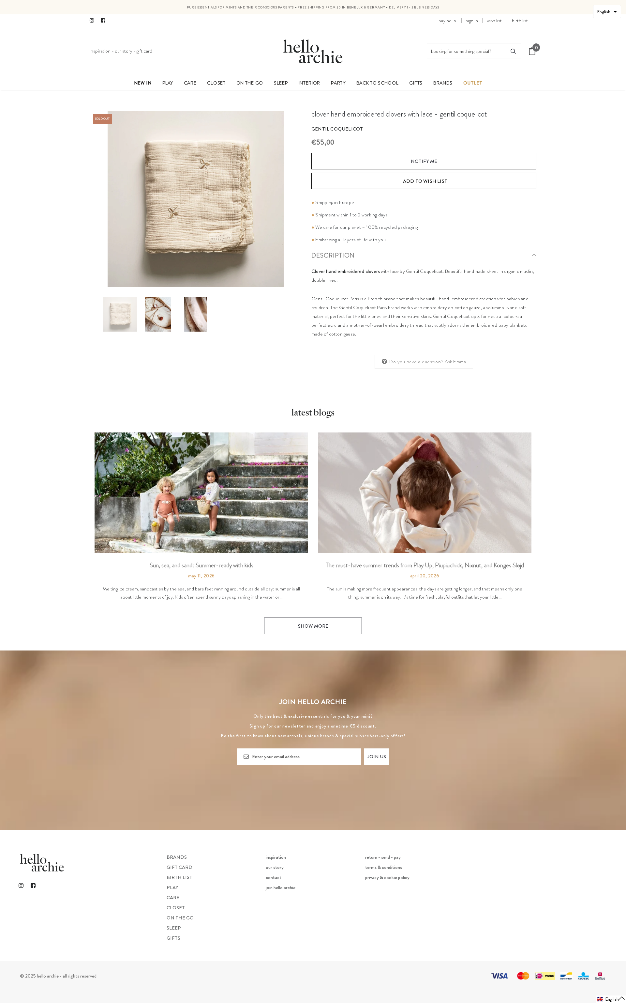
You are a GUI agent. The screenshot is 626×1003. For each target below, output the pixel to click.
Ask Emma (455, 361)
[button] (611, 999)
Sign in (472, 20)
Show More (313, 626)
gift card (144, 51)
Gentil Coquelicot (337, 129)
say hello (447, 20)
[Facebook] (105, 21)
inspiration (100, 51)
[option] (196, 199)
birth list (520, 20)
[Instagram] (94, 21)
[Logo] (313, 51)
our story (123, 51)
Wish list (494, 20)
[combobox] (466, 51)
